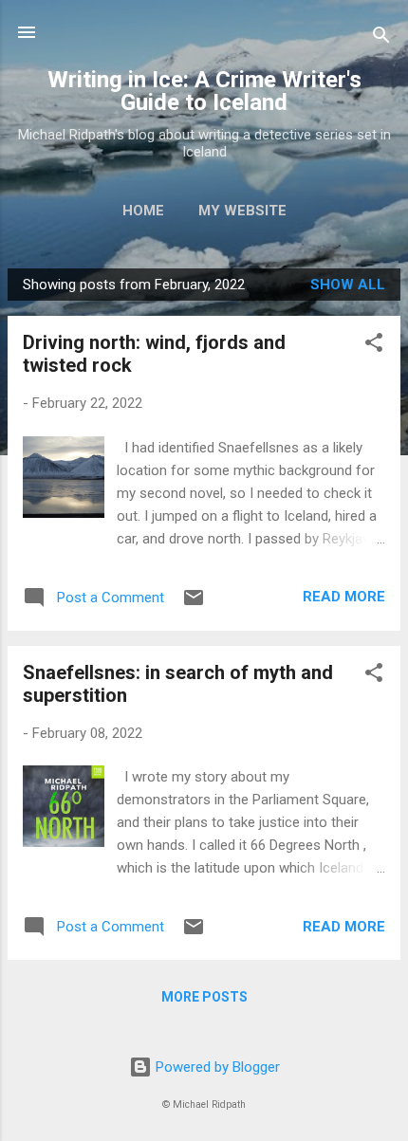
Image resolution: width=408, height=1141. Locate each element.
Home (143, 210)
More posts (204, 996)
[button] (373, 345)
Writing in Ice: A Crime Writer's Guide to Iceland (204, 91)
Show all (347, 284)
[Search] (381, 38)
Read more (344, 596)
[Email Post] (193, 604)
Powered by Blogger (216, 1067)
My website (242, 210)
